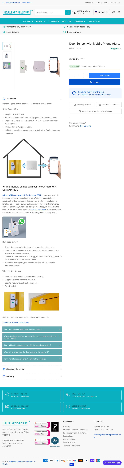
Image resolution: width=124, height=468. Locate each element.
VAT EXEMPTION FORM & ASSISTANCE (16, 3)
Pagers (39, 21)
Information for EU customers (75, 433)
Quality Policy (69, 442)
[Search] (67, 12)
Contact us (89, 3)
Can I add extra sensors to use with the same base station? (27, 345)
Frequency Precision (17, 461)
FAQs (106, 3)
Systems (52, 21)
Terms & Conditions (71, 446)
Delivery (99, 3)
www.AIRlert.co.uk (38, 210)
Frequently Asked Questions (75, 429)
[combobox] (53, 12)
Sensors (27, 21)
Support (78, 21)
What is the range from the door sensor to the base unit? (26, 352)
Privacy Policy (69, 439)
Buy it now (94, 82)
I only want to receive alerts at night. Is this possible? (25, 359)
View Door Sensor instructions (15, 322)
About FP (66, 21)
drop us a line (85, 126)
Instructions (115, 3)
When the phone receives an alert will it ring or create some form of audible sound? (30, 337)
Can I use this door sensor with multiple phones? (23, 329)
